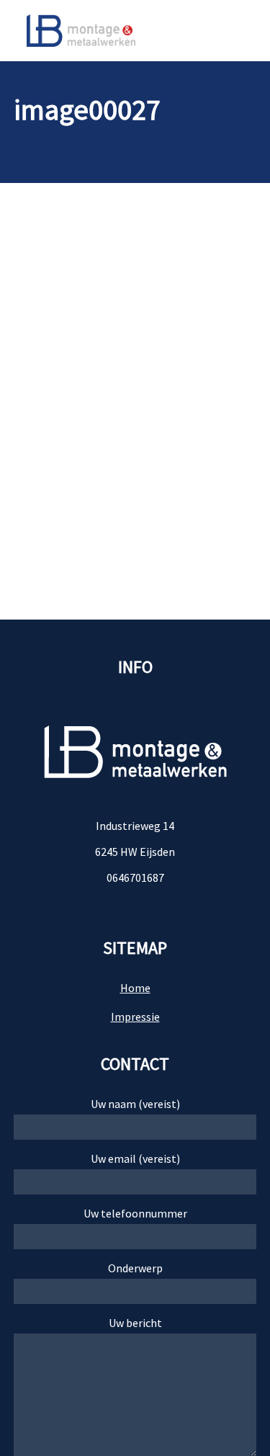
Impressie (135, 1016)
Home (135, 988)
